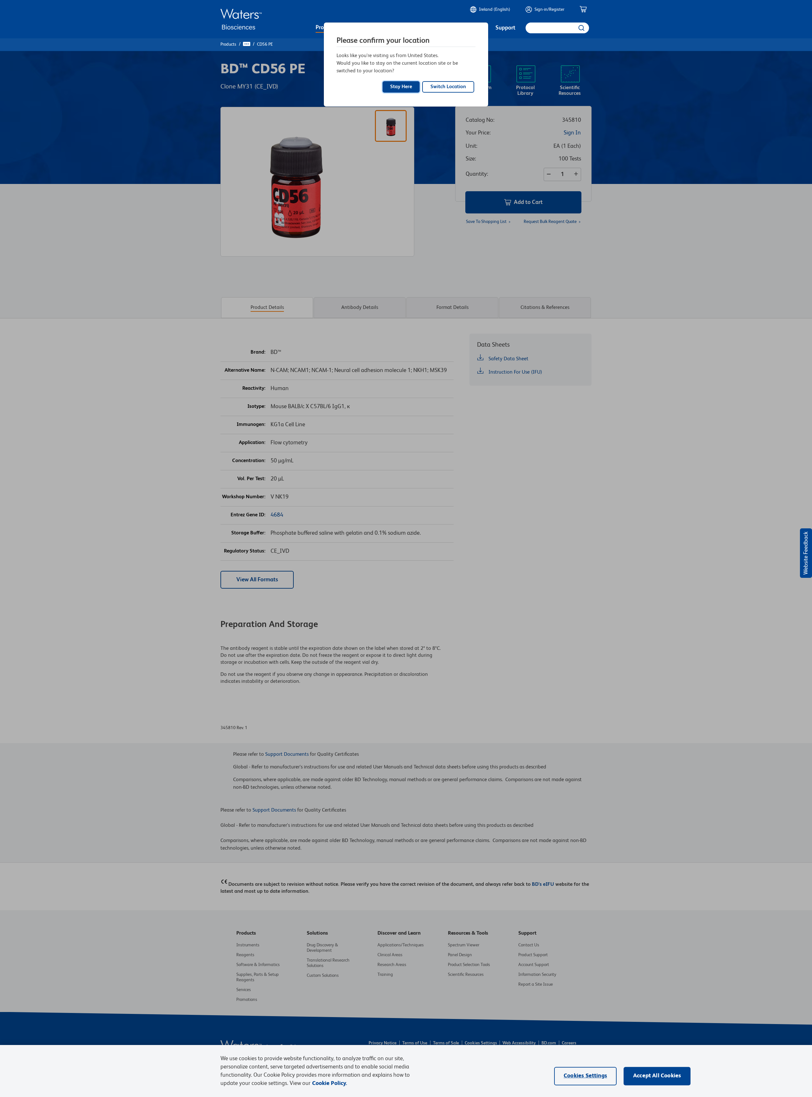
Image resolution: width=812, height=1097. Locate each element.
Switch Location (448, 86)
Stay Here (401, 86)
